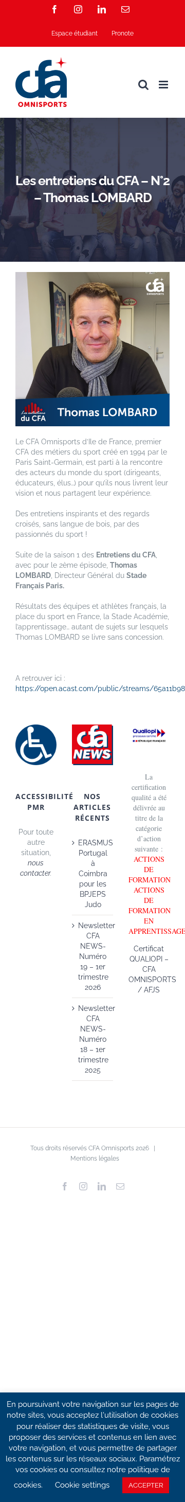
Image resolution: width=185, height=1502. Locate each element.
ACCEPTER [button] (145, 1485)
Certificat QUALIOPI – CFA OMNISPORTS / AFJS (152, 969)
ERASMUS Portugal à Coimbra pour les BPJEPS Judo (93, 874)
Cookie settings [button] (82, 1485)
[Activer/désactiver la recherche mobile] (143, 84)
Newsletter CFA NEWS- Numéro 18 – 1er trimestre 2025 (93, 1039)
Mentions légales (94, 1158)
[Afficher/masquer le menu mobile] (164, 84)
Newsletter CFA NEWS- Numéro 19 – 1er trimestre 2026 (93, 956)
